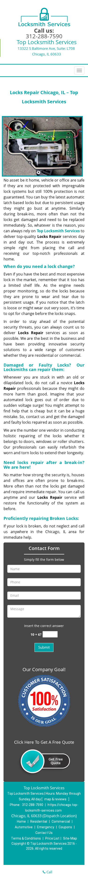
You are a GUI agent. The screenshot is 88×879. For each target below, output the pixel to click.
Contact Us (44, 833)
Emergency (45, 827)
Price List (52, 838)
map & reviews (55, 799)
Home (21, 821)
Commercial (61, 821)
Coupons (65, 827)
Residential (38, 821)
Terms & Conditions (26, 838)
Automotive (24, 827)
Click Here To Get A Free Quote (44, 742)
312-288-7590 (44, 36)
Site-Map (70, 838)
